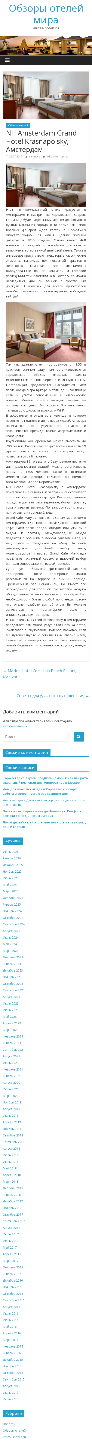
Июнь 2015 (11, 1399)
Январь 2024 (12, 964)
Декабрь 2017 (13, 1201)
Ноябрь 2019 (12, 1102)
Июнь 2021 (11, 1063)
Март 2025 (10, 891)
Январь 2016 (12, 1353)
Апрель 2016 (12, 1333)
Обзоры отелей (18, 125)
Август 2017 (11, 1228)
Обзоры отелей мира (46, 13)
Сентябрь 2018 (14, 1142)
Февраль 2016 (13, 1346)
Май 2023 (10, 1017)
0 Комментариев (57, 156)
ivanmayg (34, 156)
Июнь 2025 (11, 878)
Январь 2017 (12, 1274)
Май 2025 (10, 885)
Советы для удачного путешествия (53, 695)
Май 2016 (10, 1327)
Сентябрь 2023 (14, 990)
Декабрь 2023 (13, 970)
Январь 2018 (12, 1195)
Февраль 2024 (13, 957)
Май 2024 (10, 944)
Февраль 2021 (13, 1069)
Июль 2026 (11, 852)
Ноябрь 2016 (12, 1287)
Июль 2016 (11, 1313)
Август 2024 (11, 931)
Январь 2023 (12, 1043)
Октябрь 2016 (13, 1294)
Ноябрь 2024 (12, 911)
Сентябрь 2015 (14, 1379)
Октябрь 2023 (13, 984)
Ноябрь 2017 (12, 1208)
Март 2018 (10, 1181)
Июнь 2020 (11, 1089)
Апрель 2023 (12, 1023)
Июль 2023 (11, 1003)
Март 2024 (10, 951)
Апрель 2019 (12, 1122)
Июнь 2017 (11, 1241)
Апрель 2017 (12, 1254)
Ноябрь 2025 (12, 871)
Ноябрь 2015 (12, 1366)
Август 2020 (11, 1082)
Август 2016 (11, 1307)
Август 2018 (11, 1148)
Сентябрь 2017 (14, 1221)
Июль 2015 (11, 1393)
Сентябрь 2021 (14, 1050)
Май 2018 (10, 1168)
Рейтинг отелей (14, 1437)
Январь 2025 (12, 904)
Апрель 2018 (12, 1175)
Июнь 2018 (11, 1162)
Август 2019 (11, 1109)
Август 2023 (11, 997)
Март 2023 (10, 1030)
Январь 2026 (12, 858)
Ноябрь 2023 (12, 977)
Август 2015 (11, 1386)
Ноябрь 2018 (12, 1129)
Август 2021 (11, 1056)
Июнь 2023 (11, 1010)
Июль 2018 (11, 1155)
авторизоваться (15, 726)
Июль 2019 (11, 1115)
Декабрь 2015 (13, 1360)
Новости (9, 1424)
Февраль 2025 (13, 898)
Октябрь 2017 (13, 1214)
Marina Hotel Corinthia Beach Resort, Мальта (39, 673)
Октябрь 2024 (13, 918)
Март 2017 (10, 1261)
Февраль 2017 (13, 1267)
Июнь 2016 (11, 1320)
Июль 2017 (11, 1234)
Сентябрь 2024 (14, 924)
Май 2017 (10, 1247)
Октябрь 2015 (13, 1373)
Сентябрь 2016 (14, 1300)
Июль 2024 (11, 937)
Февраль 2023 (13, 1036)
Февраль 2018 (13, 1188)
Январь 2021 (12, 1076)
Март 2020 (10, 1096)
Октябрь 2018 (13, 1135)
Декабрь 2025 (13, 865)
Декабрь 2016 (13, 1280)
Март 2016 (10, 1340)
